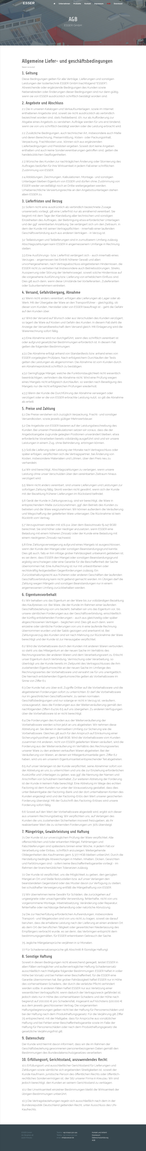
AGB (108, 4)
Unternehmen (64, 4)
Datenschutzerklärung (100, 1138)
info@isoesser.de (68, 1138)
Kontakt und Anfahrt (99, 1132)
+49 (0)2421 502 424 (70, 1132)
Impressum (98, 4)
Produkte (77, 4)
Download (118, 4)
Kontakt (87, 4)
